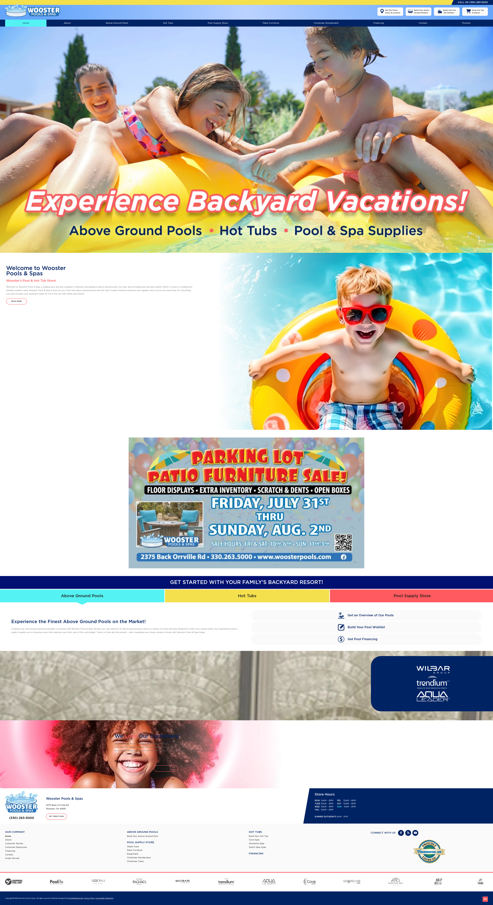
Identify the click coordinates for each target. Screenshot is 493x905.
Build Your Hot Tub (258, 836)
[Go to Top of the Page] (485, 899)
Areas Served (12, 858)
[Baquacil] (139, 882)
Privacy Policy (89, 898)
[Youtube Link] (415, 833)
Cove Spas (254, 840)
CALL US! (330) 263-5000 (473, 2)
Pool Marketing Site (75, 898)
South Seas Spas (257, 847)
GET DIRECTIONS (56, 816)
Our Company (15, 832)
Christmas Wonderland (138, 858)
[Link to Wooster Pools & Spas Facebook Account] (401, 833)
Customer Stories (14, 844)
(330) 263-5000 (21, 817)
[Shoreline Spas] (352, 882)
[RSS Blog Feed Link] (408, 833)
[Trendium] (226, 882)
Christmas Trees (135, 861)
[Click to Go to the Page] (246, 502)
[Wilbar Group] (182, 882)
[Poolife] (57, 882)
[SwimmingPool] (13, 882)
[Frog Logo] (438, 882)
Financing (10, 851)
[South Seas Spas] (395, 882)
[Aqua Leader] (269, 882)
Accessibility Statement (104, 898)
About (8, 840)
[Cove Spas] (310, 882)
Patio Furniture (134, 850)
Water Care (133, 847)
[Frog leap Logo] (480, 882)
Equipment (132, 854)
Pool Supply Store (140, 842)
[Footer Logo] (21, 802)
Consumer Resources (16, 847)
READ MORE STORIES (166, 768)
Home (8, 836)
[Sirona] (98, 882)
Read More (16, 301)
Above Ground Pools (82, 596)
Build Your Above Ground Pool (142, 836)
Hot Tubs (247, 596)
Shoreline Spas (256, 844)
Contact (9, 855)
